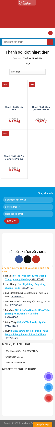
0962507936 (37, 279)
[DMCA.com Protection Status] (28, 16)
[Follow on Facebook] (19, 259)
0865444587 (28, 288)
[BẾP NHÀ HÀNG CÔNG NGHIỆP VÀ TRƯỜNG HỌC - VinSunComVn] (27, 33)
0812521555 (16, 305)
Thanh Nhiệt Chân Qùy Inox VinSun (41, 108)
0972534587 (12, 338)
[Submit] (50, 42)
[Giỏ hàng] (50, 33)
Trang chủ (17, 58)
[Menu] (4, 32)
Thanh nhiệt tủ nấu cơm (14, 108)
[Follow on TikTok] (27, 259)
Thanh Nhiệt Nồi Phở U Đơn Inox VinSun (14, 157)
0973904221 (17, 296)
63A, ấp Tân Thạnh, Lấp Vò (31, 322)
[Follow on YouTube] (36, 259)
